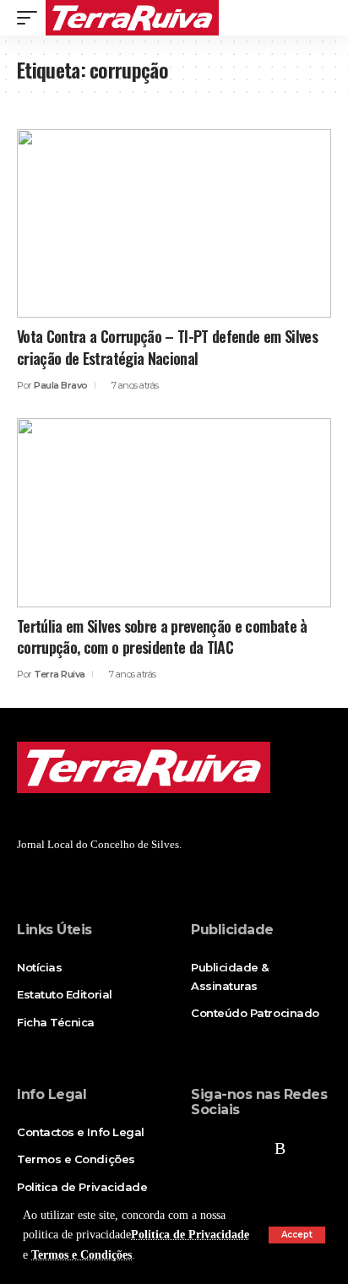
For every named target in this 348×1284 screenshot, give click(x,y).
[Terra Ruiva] (132, 17)
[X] (227, 1148)
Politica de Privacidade (190, 1234)
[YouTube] (254, 1148)
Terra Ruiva (59, 674)
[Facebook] (200, 1148)
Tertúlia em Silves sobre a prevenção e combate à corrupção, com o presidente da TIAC (162, 636)
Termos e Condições (81, 1255)
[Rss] (280, 1148)
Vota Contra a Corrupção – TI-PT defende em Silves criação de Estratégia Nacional (167, 346)
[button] (297, 1235)
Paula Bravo (61, 385)
